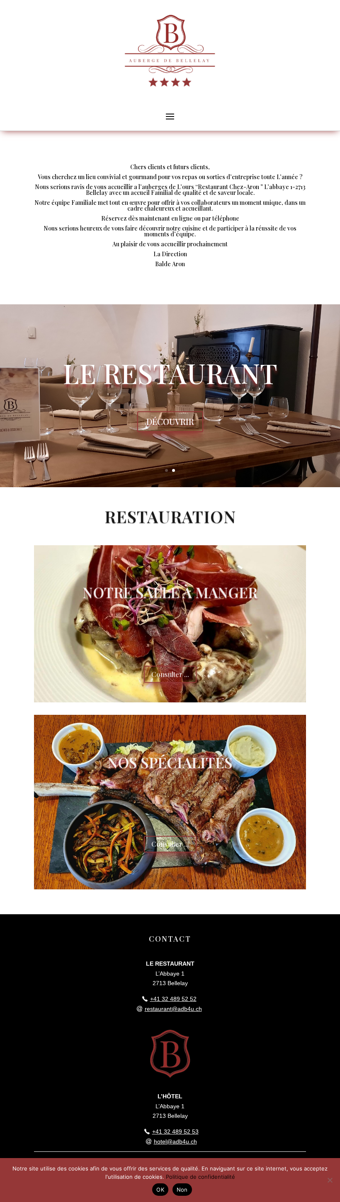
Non (182, 1189)
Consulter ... (170, 672)
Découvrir (170, 421)
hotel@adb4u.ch (175, 1141)
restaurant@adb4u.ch (173, 1008)
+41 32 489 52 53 (175, 1131)
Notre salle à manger (170, 590)
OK (160, 1189)
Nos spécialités (170, 760)
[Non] (329, 1180)
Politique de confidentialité (200, 1176)
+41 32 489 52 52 (173, 999)
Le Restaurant (170, 373)
